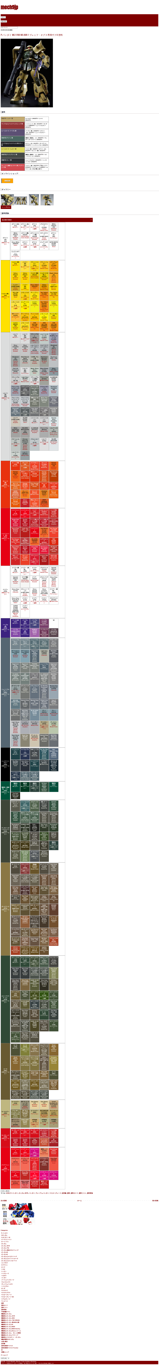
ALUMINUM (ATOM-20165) (53, 379)
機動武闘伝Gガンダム (7, 1339)
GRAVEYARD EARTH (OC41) (25, 907)
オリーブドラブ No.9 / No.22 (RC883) (15, 1004)
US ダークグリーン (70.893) (34, 805)
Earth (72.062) (44, 898)
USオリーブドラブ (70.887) (44, 961)
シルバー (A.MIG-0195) (15, 420)
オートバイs (4, 1241)
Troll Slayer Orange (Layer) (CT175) (44, 532)
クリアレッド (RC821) (15, 1183)
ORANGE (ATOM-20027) (44, 493)
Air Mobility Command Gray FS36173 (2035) (44, 691)
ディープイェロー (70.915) (34, 296)
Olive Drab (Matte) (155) (54, 1004)
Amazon (7, 180)
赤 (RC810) (54, 1141)
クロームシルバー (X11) (15, 442)
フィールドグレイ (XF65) (25, 806)
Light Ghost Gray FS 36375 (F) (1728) (15, 727)
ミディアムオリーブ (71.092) (44, 1004)
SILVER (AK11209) (53, 441)
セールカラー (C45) (15, 1103)
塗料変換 (90, 1193)
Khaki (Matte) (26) (53, 1048)
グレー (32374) (54, 713)
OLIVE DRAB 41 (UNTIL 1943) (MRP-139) (25, 1026)
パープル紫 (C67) (15, 621)
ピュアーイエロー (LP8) (25, 305)
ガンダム (3, 1243)
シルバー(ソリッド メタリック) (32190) (44, 349)
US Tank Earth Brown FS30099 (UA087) (25, 920)
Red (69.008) (25, 541)
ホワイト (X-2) (25, 244)
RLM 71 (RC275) (53, 835)
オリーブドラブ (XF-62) (35, 995)
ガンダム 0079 (23, 1193)
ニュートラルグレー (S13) (25, 643)
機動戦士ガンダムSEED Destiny (10, 1328)
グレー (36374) (44, 713)
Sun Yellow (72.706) (54, 295)
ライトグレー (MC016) (34, 723)
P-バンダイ (14, 1193)
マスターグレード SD (7, 1297)
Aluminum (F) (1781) (15, 361)
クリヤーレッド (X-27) (35, 1175)
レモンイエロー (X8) (25, 296)
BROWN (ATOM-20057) (53, 907)
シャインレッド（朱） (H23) (32, 124)
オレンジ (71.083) (44, 465)
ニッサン (3, 1271)
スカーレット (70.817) (44, 512)
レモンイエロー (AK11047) (25, 326)
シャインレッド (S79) (25, 513)
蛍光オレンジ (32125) (34, 474)
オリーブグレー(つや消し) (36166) (35, 972)
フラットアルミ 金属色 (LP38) (35, 380)
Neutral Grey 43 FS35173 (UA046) (54, 688)
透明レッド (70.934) (44, 1151)
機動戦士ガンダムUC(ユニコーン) (11, 1331)
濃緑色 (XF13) (35, 786)
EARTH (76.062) (44, 950)
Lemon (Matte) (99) (15, 326)
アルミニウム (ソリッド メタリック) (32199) (25, 401)
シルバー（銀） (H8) (30, 165)
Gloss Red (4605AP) (25, 1173)
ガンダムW (4, 1254)
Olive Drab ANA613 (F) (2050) (15, 985)
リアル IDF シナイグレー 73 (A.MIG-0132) (15, 1114)
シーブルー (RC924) (44, 762)
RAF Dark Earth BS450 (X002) (54, 889)
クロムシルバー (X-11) (35, 442)
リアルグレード (5, 1299)
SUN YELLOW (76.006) (35, 326)
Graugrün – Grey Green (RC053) (25, 1075)
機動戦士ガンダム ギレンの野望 (11, 1333)
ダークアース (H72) (5, 909)
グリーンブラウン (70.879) (34, 1048)
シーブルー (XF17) (15, 776)
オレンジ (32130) (15, 502)
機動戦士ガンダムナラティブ (9, 1335)
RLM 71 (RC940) (35, 843)
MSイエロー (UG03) (15, 316)
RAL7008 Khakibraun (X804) (44, 1074)
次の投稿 (4, 1200)
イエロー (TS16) (34, 304)
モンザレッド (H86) (5, 1138)
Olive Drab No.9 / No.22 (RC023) (44, 983)
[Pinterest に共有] (8, 1191)
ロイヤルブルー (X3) (25, 753)
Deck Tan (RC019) (25, 737)
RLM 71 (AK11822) (44, 854)
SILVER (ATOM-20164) (25, 420)
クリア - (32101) (34, 579)
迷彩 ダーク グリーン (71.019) (44, 805)
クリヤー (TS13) (44, 600)
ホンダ (3, 1288)
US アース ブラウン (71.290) (15, 920)
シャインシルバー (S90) (44, 421)
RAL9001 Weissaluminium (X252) (25, 431)
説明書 (64, 1193)
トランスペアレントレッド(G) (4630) (34, 1164)
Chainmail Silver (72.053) (54, 400)
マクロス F (4, 1290)
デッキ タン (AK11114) (34, 738)
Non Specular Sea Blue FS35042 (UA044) (54, 753)
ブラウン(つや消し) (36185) (54, 941)
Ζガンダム (4, 1235)
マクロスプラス (5, 1292)
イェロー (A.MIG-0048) (15, 287)
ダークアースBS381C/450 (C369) (15, 941)
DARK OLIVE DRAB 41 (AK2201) (35, 1035)
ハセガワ (3, 1275)
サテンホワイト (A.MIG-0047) (44, 236)
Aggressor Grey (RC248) (15, 667)
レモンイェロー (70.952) (44, 317)
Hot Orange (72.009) (54, 531)
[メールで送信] (1, 1191)
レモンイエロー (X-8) (15, 305)
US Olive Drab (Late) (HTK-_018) (53, 982)
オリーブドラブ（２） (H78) (5, 999)
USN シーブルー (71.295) (35, 752)
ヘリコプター (5, 1286)
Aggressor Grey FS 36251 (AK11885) (53, 667)
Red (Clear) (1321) (53, 1151)
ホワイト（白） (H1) (30, 143)
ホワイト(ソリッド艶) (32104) (35, 236)
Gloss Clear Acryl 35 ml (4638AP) (15, 600)
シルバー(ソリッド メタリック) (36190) (35, 349)
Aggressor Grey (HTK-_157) (25, 666)
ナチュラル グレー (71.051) (35, 689)
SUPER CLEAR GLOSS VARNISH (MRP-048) (15, 611)
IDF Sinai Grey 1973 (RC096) (25, 1113)
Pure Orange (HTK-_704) (35, 485)
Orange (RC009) (25, 486)
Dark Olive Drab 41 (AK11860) (25, 1036)
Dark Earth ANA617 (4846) (44, 880)
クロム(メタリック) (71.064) (44, 390)
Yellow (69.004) (44, 287)
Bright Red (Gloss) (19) (15, 522)
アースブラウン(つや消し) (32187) (34, 879)
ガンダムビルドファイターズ (9, 1258)
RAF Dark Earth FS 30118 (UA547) (15, 890)
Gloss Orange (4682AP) (25, 502)
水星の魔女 (4, 1341)
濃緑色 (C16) (15, 785)
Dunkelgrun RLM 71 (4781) (44, 817)
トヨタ (3, 1269)
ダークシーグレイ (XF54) (15, 690)
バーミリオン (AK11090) (44, 1142)
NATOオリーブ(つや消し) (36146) (16, 1094)
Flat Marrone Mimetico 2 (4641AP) (35, 931)
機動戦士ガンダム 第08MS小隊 (10, 1322)
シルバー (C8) (15, 335)
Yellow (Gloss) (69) (15, 276)
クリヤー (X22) (35, 570)
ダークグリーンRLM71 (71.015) (34, 836)
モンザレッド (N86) (34, 1132)
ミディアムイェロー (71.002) (54, 265)
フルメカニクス (5, 1282)
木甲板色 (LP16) (44, 1122)
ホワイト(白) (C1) (15, 225)
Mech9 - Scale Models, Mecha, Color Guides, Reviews (18, 1361)
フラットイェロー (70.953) (44, 265)
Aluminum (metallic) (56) (54, 389)
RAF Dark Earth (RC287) (35, 890)
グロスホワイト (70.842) (44, 227)
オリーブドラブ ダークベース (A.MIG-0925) (15, 1014)
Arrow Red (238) (34, 549)
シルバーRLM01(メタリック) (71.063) (53, 338)
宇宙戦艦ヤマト (5, 1311)
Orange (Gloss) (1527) (44, 476)
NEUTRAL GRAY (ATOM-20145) (54, 677)
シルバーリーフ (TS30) (15, 455)
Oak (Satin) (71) (34, 1104)
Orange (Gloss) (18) (53, 465)
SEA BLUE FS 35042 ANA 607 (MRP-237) (54, 765)
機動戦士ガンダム (6, 1314)
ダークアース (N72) (15, 897)
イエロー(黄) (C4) (15, 263)
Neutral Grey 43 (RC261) (25, 703)
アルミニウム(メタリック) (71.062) (15, 390)
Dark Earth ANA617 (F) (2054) (53, 880)
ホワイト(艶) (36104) (25, 235)
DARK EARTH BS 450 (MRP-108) (44, 909)
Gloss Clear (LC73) (15, 590)
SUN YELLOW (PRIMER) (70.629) (44, 326)
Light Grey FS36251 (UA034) (44, 653)
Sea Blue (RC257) (15, 763)
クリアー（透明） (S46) (25, 571)
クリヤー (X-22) (25, 600)
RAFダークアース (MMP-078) (15, 908)
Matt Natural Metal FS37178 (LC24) (25, 360)
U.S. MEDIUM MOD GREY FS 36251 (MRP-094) (44, 678)
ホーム (3, 15)
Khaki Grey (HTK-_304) (34, 1073)
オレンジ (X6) (25, 465)
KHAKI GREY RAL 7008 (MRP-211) (54, 1084)
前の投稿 (155, 1200)
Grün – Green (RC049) (34, 827)
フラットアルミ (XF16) (35, 338)
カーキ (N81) (54, 1073)
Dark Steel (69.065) (35, 411)
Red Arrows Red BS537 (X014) (44, 549)
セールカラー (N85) (34, 1112)
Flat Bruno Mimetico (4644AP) (53, 931)
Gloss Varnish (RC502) (34, 592)
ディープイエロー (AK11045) (25, 317)
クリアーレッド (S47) (25, 1152)
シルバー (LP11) (44, 441)
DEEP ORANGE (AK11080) (44, 503)
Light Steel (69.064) (25, 379)
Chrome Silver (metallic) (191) (54, 421)
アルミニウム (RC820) (44, 378)
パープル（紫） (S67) (25, 623)
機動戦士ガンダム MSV (8, 1318)
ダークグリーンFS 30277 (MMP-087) (15, 836)
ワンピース (4, 1301)
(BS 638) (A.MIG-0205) (15, 703)
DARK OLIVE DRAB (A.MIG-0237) (35, 983)
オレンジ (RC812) (35, 492)
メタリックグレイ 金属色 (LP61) (44, 412)
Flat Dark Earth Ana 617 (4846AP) (25, 941)
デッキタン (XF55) (44, 725)
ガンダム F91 (5, 1248)
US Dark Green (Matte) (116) (44, 787)
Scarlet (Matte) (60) (25, 522)
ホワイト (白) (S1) (25, 226)
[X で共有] (5, 1191)
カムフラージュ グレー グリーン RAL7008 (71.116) (44, 1049)
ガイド (3, 17)
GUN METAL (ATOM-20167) (54, 411)
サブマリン (4, 1265)
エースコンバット (6, 1239)
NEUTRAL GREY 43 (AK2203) (53, 737)
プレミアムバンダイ (42, 1193)
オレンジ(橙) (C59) (15, 464)
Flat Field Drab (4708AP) (25, 898)
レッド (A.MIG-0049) (54, 522)
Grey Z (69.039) (54, 703)
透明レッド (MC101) (44, 1183)
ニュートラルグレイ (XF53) (35, 644)
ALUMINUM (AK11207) (34, 430)
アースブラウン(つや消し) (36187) (25, 879)
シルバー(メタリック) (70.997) (44, 337)
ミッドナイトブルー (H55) (38, 145)
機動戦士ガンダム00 (7, 1324)
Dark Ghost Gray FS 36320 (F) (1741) (15, 740)
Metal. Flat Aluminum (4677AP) (44, 400)
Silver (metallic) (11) (15, 348)
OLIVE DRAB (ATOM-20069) (25, 1003)
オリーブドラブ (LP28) (44, 995)
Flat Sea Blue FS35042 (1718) (44, 754)
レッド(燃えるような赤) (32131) (44, 522)
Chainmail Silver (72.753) (15, 411)
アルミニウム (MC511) (44, 429)
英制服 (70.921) (34, 867)
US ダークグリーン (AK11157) (15, 845)
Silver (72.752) (54, 371)
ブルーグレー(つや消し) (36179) (25, 776)
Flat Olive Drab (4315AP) (25, 994)
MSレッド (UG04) (15, 558)
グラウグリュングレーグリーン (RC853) (44, 1084)
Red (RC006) (34, 1141)
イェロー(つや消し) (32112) (44, 276)
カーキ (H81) (5, 1071)
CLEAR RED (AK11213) (34, 1184)
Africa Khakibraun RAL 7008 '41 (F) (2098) (44, 1063)
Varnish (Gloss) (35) (53, 570)
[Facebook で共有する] (7, 1191)
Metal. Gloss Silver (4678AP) (35, 371)
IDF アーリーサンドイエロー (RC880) (15, 1123)
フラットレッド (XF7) (35, 559)
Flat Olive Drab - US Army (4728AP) (54, 1013)
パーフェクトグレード (7, 1280)
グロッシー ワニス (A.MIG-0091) (25, 592)
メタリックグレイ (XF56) (25, 390)
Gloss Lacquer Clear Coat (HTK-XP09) (44, 592)
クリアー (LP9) (35, 600)
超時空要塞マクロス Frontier (9, 1348)
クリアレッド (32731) (25, 1161)
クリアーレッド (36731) (16, 1162)
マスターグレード (55, 1193)
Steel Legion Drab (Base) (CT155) (35, 899)
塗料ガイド (74, 1193)
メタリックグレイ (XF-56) (25, 412)
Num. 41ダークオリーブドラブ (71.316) (44, 1025)
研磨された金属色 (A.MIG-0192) (35, 401)
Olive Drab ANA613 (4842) (54, 973)
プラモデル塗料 (34, 19)
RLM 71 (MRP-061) (44, 845)
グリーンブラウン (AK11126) (15, 1084)
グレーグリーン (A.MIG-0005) (15, 1075)
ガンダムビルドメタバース (9, 1260)
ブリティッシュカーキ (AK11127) (25, 950)
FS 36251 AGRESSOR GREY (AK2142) (15, 677)
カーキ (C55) (15, 1046)
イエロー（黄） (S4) (25, 265)
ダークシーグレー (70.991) (25, 689)
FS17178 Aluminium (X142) (15, 371)
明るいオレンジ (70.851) (34, 503)
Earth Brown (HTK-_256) (34, 940)
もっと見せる (6, 207)
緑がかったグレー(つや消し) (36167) (25, 817)
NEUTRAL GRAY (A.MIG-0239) (54, 653)
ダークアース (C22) (15, 866)
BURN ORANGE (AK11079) (15, 494)
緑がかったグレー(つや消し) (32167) (34, 817)
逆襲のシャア (5, 1352)
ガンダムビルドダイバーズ (9, 1256)
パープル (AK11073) (53, 632)
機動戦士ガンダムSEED (8, 1326)
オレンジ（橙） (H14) (37, 150)
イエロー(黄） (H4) (30, 149)
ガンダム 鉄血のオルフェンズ (9, 1250)
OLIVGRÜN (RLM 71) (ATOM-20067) (25, 836)
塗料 (68, 1193)
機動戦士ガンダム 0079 (8, 1316)
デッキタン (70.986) (54, 724)
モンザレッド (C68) (15, 1132)
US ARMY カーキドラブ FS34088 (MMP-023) (25, 1084)
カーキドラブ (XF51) (35, 855)
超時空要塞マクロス (7, 1345)
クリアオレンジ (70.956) (34, 466)
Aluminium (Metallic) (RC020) (44, 360)
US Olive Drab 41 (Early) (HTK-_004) (34, 1013)
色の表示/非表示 (7, 220)
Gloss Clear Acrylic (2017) (53, 581)
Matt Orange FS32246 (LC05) (54, 474)
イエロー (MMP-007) (53, 287)
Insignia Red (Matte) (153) (44, 558)
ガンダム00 (4, 1252)
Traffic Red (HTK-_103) (25, 530)
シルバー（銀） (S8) (25, 337)
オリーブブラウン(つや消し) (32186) (34, 1061)
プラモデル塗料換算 (22, 19)
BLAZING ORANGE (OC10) (34, 541)
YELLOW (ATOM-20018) (15, 295)
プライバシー (5, 23)
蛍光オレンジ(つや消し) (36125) (25, 475)
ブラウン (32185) (15, 950)
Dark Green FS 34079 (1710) (25, 856)
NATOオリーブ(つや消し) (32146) (25, 1094)
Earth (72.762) (54, 898)
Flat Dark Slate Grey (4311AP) (15, 796)
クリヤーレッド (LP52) (44, 1175)
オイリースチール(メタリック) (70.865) (35, 390)
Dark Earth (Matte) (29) (54, 867)
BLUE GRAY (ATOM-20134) (34, 713)
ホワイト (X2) (35, 226)
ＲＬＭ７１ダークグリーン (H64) (5, 831)
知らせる (3, 21)
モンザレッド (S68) (25, 1133)
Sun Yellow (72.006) (44, 295)
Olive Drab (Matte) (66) (15, 971)
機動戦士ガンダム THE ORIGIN (10, 1320)
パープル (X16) (35, 622)
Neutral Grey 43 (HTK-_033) (35, 703)
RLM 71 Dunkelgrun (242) (44, 836)
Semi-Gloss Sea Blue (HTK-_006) (25, 763)
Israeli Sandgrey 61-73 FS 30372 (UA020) (54, 1104)
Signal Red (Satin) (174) (15, 549)
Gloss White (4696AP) (15, 243)
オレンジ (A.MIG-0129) (15, 486)
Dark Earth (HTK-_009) (44, 888)
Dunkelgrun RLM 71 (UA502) (15, 827)
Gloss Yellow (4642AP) (35, 286)
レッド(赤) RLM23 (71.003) (54, 513)
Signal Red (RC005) (15, 531)
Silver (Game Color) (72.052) (44, 371)
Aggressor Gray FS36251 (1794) (34, 656)
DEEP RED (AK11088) (53, 558)
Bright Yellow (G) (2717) (54, 277)
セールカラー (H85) (30, 118)
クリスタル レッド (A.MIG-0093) (44, 1162)
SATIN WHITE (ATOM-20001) (54, 244)
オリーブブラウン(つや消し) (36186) (25, 1061)
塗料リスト (82, 1193)
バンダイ (32, 1193)
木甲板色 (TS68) (54, 1122)
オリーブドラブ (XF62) (35, 961)
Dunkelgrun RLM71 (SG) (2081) (54, 817)
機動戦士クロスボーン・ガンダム (11, 1337)
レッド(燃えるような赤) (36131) (35, 522)
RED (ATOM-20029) (53, 541)
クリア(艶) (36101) (25, 579)
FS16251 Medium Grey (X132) (34, 666)
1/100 (8, 1193)
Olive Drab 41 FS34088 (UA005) (25, 982)
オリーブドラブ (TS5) (54, 995)
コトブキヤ (4, 1263)
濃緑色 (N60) (54, 785)
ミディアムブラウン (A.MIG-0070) (25, 890)
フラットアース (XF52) (25, 868)
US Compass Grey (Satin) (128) (16, 653)
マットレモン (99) (54, 316)
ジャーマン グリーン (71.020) (54, 961)
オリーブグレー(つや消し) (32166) (44, 972)
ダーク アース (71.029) (44, 867)
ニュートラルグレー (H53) (32, 160)
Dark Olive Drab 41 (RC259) (25, 1013)
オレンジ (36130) (54, 493)
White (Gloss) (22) (53, 227)
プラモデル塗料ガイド (8, 19)
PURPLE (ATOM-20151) (34, 632)
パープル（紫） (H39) (30, 131)
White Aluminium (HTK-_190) (15, 430)
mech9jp (9, 7)
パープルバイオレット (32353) (44, 633)
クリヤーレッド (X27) (35, 1152)
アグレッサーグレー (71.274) (54, 643)
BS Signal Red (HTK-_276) (53, 549)
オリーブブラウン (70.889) (34, 1004)
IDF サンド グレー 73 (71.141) (25, 1105)
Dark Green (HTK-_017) (44, 826)
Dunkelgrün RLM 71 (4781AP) (53, 827)
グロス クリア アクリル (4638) (44, 581)
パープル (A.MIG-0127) (15, 632)
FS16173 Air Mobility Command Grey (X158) (44, 704)
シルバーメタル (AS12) (54, 432)
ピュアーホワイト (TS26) (44, 245)
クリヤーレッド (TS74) (54, 1175)
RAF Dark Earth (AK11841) (44, 932)
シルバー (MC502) (25, 453)
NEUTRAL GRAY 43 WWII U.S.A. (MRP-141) (25, 715)
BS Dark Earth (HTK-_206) (44, 940)
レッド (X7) (35, 512)
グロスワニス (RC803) (54, 599)
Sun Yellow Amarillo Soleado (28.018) (44, 306)
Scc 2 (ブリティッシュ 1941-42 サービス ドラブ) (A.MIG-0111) (35, 921)
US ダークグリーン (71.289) (15, 855)
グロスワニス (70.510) (44, 570)
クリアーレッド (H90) (37, 167)
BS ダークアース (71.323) (25, 932)
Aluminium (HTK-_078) (53, 358)
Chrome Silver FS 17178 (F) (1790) (25, 444)
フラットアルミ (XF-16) (15, 380)
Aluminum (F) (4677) (54, 349)
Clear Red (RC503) (54, 1161)
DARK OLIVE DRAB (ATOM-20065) (35, 1024)
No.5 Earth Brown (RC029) (44, 920)
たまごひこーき (5, 1237)
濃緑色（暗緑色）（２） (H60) (33, 138)
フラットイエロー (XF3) (35, 266)
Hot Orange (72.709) (15, 541)
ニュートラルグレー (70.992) (44, 643)
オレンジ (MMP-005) (25, 493)
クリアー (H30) (5, 592)
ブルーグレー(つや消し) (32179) (34, 776)
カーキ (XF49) (25, 1048)
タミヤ (3, 1267)
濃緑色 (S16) (25, 786)
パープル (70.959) (44, 622)
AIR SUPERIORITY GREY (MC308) (25, 677)
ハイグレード (5, 1273)
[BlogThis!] (3, 1191)
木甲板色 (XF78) (35, 1123)
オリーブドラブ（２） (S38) (25, 961)
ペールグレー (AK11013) (25, 724)
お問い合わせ (5, 25)
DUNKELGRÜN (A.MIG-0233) (25, 827)
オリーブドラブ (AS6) (15, 1037)
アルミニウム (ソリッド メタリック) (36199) (16, 401)
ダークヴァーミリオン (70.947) (44, 1133)
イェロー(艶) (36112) (35, 275)
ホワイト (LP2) (35, 244)
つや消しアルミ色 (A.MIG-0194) (35, 360)
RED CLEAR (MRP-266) (25, 1184)
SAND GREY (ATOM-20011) (25, 1122)
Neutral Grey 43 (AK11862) (44, 738)
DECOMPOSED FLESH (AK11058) (44, 1113)
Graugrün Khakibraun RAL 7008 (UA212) (53, 1060)
